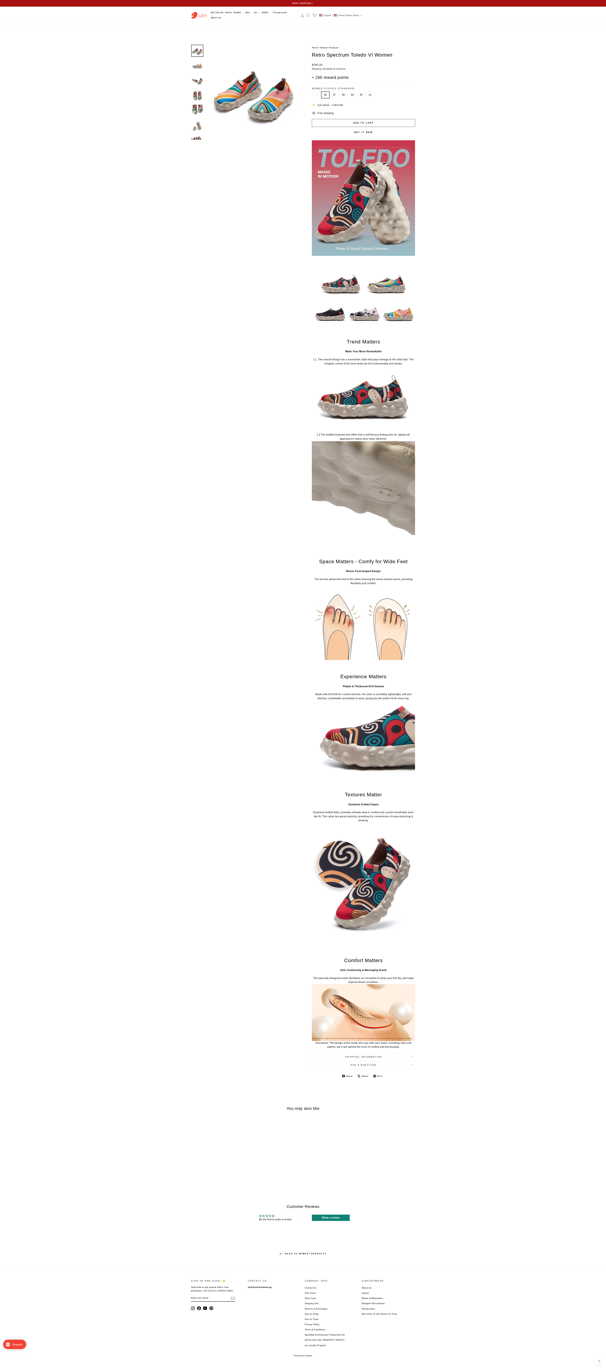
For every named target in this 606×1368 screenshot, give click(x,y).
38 (343, 94)
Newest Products (329, 47)
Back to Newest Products (305, 1254)
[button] (341, 15)
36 (325, 94)
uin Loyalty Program (315, 1345)
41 (370, 94)
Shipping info (311, 1303)
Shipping (316, 69)
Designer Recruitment (373, 1303)
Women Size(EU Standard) (333, 88)
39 (352, 94)
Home (315, 47)
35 (316, 94)
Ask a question (363, 1065)
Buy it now (363, 132)
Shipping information (363, 1057)
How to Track (312, 1319)
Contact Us (310, 1288)
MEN (247, 13)
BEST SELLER (217, 13)
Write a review (330, 1217)
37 (334, 94)
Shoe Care (310, 1298)
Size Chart (310, 1293)
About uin (367, 1288)
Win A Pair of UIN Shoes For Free (379, 1314)
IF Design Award (280, 13)
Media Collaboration (372, 1298)
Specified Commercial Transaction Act (325, 1335)
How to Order (312, 1314)
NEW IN (228, 13)
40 (361, 94)
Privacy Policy (312, 1324)
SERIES (265, 13)
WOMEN (237, 13)
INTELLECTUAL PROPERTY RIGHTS (324, 1340)
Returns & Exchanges (316, 1309)
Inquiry (365, 1293)
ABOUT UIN (216, 18)
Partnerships (368, 1309)
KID (256, 13)
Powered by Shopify (303, 1356)
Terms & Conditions (315, 1329)
